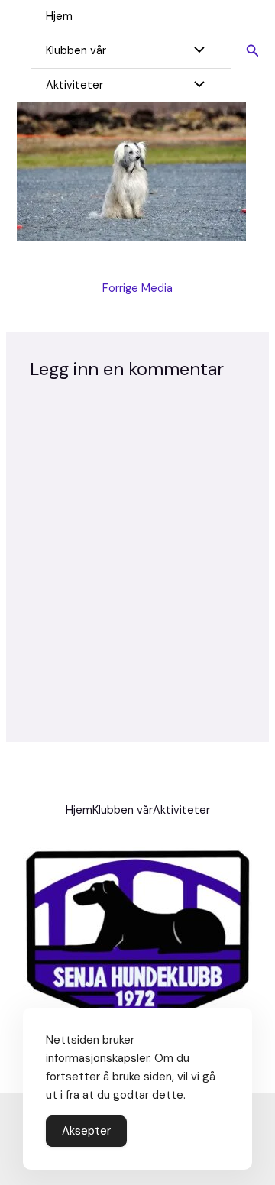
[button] (253, 51)
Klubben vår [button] (76, 51)
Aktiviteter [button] (74, 85)
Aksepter (86, 1130)
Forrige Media (137, 288)
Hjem (59, 16)
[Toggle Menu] (195, 52)
